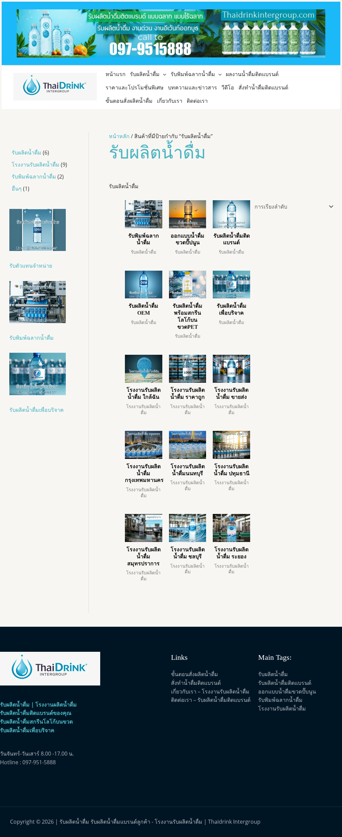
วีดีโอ (227, 87)
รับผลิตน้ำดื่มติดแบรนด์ (284, 682)
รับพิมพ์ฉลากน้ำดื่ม (193, 74)
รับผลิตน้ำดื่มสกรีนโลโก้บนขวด (36, 721)
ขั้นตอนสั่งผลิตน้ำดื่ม (129, 100)
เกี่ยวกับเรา (169, 100)
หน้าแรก (116, 74)
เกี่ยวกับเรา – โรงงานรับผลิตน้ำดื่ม (210, 691)
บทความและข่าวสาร (192, 87)
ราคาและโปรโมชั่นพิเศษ (135, 87)
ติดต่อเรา (197, 100)
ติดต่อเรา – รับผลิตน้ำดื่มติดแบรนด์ (210, 700)
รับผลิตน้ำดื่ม (145, 74)
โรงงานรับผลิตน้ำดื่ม (282, 708)
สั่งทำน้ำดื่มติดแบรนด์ (263, 87)
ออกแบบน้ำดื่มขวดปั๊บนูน (287, 691)
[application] (163, 74)
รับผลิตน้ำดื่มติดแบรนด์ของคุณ (35, 713)
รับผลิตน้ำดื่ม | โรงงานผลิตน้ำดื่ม (38, 704)
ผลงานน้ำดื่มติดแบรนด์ (252, 74)
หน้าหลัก (119, 136)
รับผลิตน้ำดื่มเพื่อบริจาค (27, 730)
